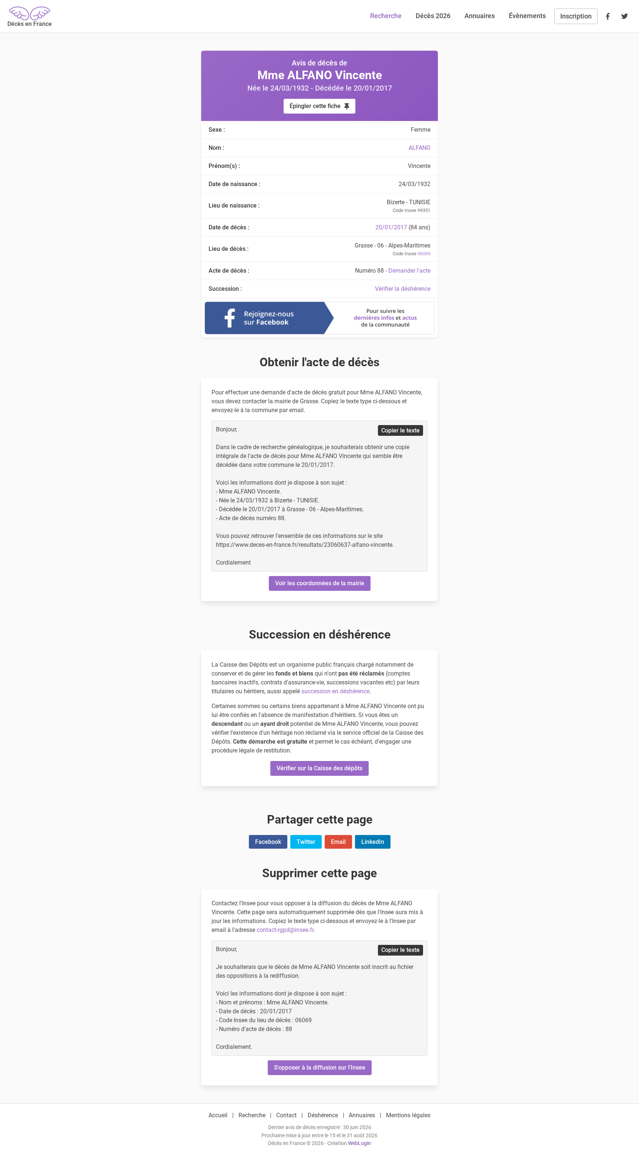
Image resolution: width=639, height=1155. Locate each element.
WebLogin (359, 1143)
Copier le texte (400, 430)
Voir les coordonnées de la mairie (319, 583)
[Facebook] (608, 16)
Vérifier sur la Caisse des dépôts (319, 768)
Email (338, 841)
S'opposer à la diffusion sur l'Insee (319, 1067)
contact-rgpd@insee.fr (285, 929)
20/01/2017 (391, 227)
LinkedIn (372, 841)
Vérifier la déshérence (402, 288)
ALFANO (419, 147)
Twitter (306, 841)
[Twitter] (625, 16)
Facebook (268, 841)
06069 (423, 253)
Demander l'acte (409, 270)
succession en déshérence (335, 691)
